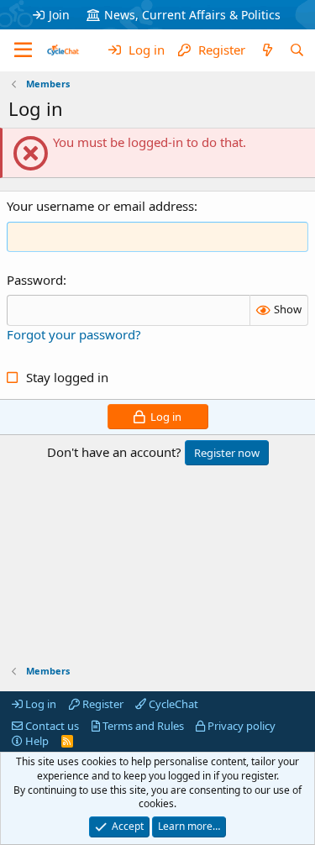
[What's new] (266, 50)
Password (35, 279)
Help (36, 740)
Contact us (51, 725)
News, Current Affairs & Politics (192, 15)
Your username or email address (100, 205)
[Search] (297, 50)
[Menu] (23, 50)
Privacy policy (240, 725)
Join (59, 15)
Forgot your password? (74, 334)
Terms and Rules (142, 725)
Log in (39, 703)
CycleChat (172, 703)
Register (101, 703)
